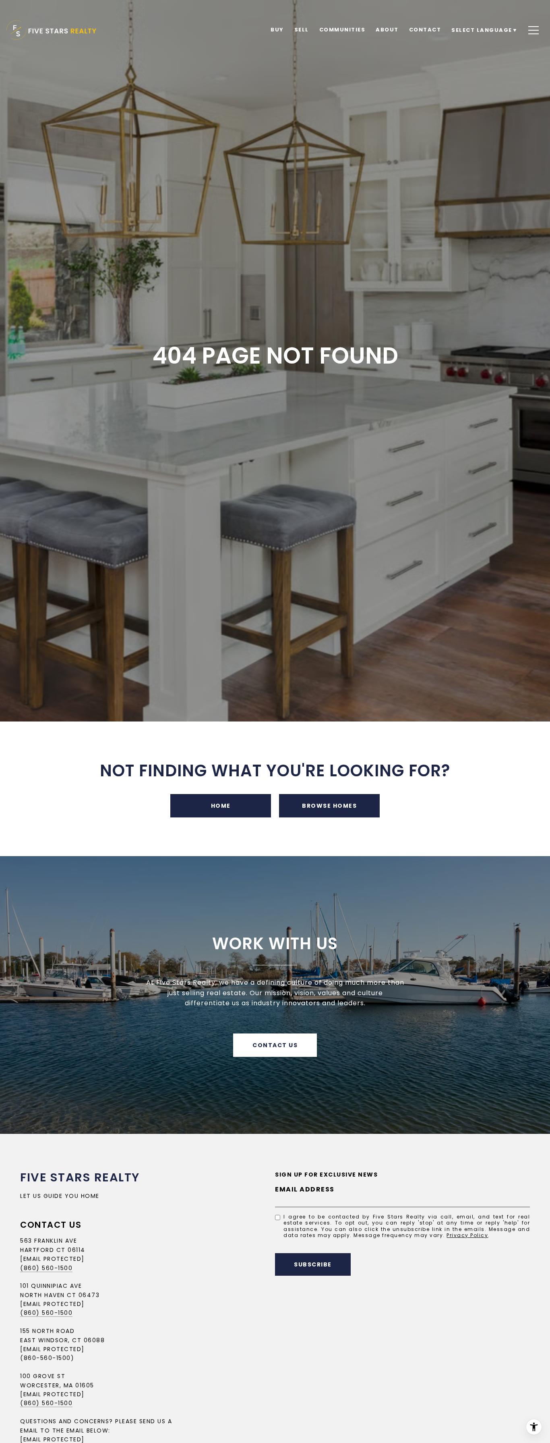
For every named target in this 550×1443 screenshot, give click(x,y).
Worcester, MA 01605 (57, 1385)
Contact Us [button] (275, 1045)
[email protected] (52, 1394)
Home (221, 806)
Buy (277, 29)
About (387, 29)
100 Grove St (42, 1376)
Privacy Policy (467, 1235)
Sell (301, 29)
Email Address (305, 1189)
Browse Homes (329, 806)
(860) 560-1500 (46, 1268)
